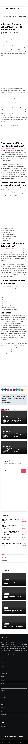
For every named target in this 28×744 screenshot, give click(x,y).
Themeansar (24, 742)
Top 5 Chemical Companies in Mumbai (11, 543)
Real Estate (3, 707)
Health (2, 683)
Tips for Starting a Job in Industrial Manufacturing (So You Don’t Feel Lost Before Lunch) (13, 420)
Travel (2, 718)
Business (6, 579)
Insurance (3, 690)
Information (3, 687)
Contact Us (4, 560)
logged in (10, 463)
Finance (5, 608)
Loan (2, 700)
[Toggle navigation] (2, 8)
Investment (3, 694)
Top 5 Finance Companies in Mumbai (11, 537)
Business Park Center (14, 8)
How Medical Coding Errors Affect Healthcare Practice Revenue (10, 532)
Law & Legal (3, 697)
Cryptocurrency (4, 673)
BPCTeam (6, 32)
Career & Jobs (4, 21)
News (2, 704)
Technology (3, 714)
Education (3, 676)
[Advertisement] (14, 73)
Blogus (17, 742)
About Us (4, 557)
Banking (2, 663)
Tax (1, 711)
